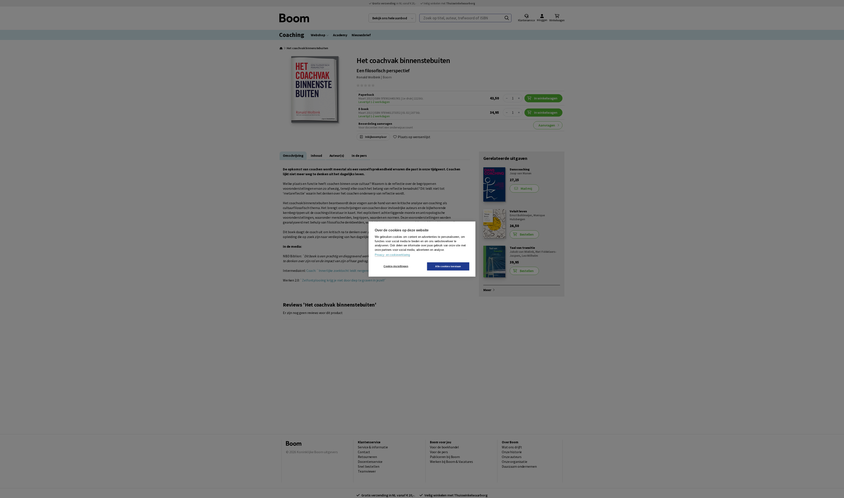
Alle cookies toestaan (448, 266)
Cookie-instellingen (396, 266)
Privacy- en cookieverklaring (392, 254)
